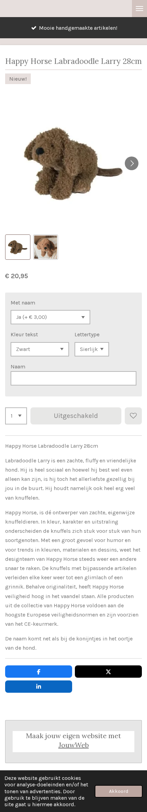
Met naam (23, 302)
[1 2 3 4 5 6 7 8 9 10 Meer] (16, 415)
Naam (18, 366)
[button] (17, 247)
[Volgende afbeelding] (131, 163)
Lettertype (87, 334)
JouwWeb (73, 745)
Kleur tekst (24, 334)
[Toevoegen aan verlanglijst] (133, 415)
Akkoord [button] (118, 791)
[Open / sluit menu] (139, 8)
